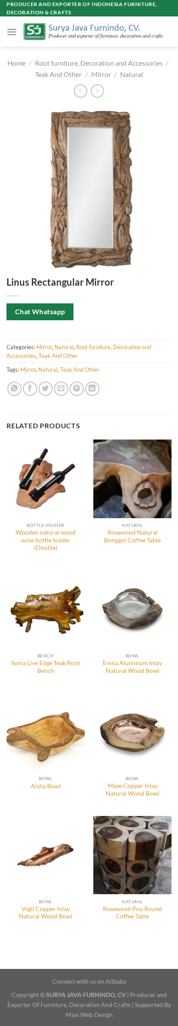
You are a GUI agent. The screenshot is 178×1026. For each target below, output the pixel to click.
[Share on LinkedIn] (92, 389)
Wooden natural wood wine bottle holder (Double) (46, 540)
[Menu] (11, 31)
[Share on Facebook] (30, 389)
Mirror (101, 74)
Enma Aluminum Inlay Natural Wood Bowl (132, 667)
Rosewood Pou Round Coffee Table (132, 912)
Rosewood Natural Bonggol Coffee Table (132, 536)
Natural (131, 74)
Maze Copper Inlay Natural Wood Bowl (132, 789)
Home (16, 63)
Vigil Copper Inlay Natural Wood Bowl (46, 912)
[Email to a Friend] (61, 389)
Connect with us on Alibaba (89, 981)
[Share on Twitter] (45, 389)
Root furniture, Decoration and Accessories (99, 63)
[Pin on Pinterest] (77, 389)
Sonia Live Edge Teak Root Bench (45, 667)
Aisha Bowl (46, 786)
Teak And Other (58, 74)
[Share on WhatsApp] (14, 389)
